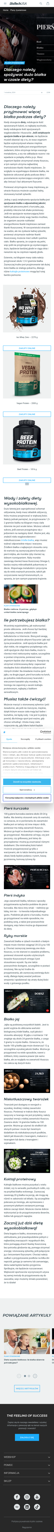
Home (5, 10)
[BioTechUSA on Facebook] (17, 1497)
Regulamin (27, 1527)
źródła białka (27, 540)
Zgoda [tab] (9, 739)
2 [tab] (29, 1376)
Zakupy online (27, 349)
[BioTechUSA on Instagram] (27, 1497)
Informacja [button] (11, 1472)
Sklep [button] (7, 1480)
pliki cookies (37, 1521)
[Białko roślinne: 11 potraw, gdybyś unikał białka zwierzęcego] (21, 594)
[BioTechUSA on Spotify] (17, 1507)
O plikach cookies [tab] (43, 739)
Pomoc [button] (8, 1464)
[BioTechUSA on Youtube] (37, 1497)
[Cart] (47, 3)
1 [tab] (25, 1376)
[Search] (40, 3)
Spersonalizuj (26, 790)
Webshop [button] (10, 1456)
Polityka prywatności (21, 1521)
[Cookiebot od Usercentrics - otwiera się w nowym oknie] (40, 732)
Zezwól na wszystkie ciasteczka (27, 782)
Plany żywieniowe (18, 10)
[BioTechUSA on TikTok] (37, 1507)
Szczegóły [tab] (25, 739)
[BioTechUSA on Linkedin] (27, 1507)
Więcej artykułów (27, 1389)
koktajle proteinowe (20, 271)
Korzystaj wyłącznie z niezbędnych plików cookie (27, 798)
